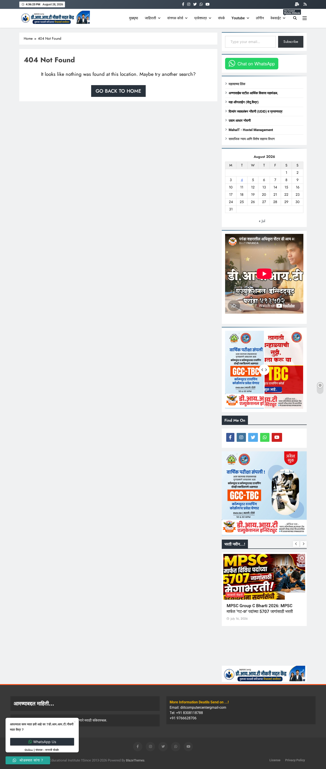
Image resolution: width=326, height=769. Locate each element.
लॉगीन (260, 18)
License (275, 760)
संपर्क (221, 18)
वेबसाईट (280, 16)
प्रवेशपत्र (200, 18)
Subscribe (290, 41)
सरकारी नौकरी (235, 595)
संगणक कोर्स (175, 18)
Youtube (238, 18)
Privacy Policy (295, 760)
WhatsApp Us (44, 742)
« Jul (262, 220)
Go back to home (118, 90)
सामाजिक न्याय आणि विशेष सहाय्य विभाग (252, 139)
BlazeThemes (135, 760)
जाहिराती (150, 18)
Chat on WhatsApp (256, 63)
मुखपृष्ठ (133, 18)
